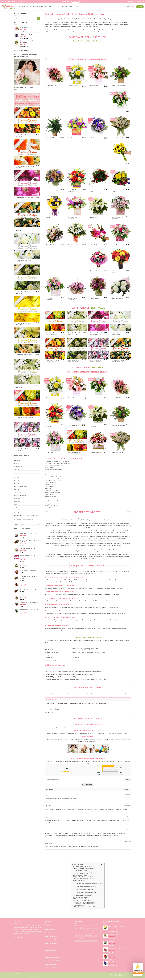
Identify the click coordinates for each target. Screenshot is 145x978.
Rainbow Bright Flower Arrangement (73, 190)
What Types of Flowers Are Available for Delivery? (87, 887)
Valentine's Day (91, 573)
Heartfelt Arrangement (95, 452)
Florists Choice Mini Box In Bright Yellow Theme (23, 355)
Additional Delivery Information (82, 897)
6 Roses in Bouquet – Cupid (94, 190)
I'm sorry (16, 489)
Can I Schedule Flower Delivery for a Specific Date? (87, 885)
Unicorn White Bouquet (117, 137)
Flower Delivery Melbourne (51, 932)
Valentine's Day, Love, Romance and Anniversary (26, 515)
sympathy (109, 571)
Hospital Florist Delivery (50, 925)
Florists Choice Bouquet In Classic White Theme (24, 261)
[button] (82, 1)
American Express (95, 628)
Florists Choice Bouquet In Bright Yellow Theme (23, 324)
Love (91, 930)
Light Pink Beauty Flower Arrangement (117, 218)
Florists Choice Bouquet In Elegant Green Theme (24, 386)
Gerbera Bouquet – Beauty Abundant (118, 271)
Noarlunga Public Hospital (51, 490)
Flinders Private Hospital (51, 498)
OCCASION (69, 6)
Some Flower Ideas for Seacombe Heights (84, 872)
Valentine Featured (78, 940)
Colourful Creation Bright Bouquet (118, 190)
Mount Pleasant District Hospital (53, 465)
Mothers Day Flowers (20, 495)
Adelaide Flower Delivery (79, 880)
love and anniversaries (72, 573)
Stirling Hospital (49, 467)
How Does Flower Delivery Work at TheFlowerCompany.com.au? (90, 883)
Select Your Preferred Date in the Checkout (84, 868)
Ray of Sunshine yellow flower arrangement (73, 86)
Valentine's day (77, 938)
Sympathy (17, 510)
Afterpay (108, 628)
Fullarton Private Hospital (51, 471)
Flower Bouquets (77, 930)
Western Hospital (49, 507)
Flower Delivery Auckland (51, 967)
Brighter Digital (32, 976)
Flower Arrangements (20, 480)
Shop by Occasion (19, 507)
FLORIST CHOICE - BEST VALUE (82, 873)
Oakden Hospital (49, 488)
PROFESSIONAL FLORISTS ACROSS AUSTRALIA (87, 902)
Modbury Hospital (49, 486)
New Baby (17, 498)
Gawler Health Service (50, 482)
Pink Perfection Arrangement (49, 298)
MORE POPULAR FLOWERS (81, 875)
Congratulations (18, 472)
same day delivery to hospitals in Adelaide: (84, 878)
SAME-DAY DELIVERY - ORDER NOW (82, 866)
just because (62, 573)
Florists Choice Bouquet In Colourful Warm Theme (24, 418)
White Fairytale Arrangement (93, 218)
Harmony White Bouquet (117, 298)
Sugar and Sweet (115, 244)
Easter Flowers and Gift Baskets (22, 475)
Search (128, 779)
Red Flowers (85, 935)
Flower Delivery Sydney (50, 929)
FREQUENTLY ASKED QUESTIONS (83, 882)
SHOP (32, 6)
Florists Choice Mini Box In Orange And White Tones (25, 229)
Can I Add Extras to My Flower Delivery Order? (86, 886)
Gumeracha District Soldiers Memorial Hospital (57, 461)
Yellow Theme (94, 940)
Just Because (17, 492)
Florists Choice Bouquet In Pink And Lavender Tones (24, 198)
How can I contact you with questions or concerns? (87, 892)
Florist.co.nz (103, 613)
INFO (76, 6)
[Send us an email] (143, 1)
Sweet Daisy (114, 111)
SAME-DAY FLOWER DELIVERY (80, 870)
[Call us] (21, 937)
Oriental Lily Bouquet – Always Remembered (73, 245)
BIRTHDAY (40, 6)
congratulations (122, 571)
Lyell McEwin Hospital (50, 484)
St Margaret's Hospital (50, 503)
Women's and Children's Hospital (53, 476)
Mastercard (87, 628)
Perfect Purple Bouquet (95, 137)
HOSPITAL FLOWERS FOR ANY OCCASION (86, 903)
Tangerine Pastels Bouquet (52, 190)
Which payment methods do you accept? (85, 893)
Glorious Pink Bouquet (95, 298)
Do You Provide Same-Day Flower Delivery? (85, 889)
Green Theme (86, 930)
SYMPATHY (47, 6)
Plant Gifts (17, 501)
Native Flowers (96, 930)
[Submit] (38, 18)
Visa (82, 628)
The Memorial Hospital (51, 475)
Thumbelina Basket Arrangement (72, 298)
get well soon (50, 573)
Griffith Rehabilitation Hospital (53, 502)
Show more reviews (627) (87, 856)
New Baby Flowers (78, 933)
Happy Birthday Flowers (20, 486)
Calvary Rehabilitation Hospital (53, 480)
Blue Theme (76, 925)
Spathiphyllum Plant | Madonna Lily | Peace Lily (52, 138)
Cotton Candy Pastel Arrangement (72, 218)
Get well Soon (18, 483)
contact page (88, 619)
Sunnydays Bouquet (116, 163)
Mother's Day (81, 573)
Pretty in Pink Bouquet (95, 244)
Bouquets (16, 463)
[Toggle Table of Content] (101, 864)
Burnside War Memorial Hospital (53, 469)
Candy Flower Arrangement (74, 137)
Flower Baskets (96, 928)
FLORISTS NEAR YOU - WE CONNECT (82, 900)
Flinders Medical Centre (51, 496)
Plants (75, 935)
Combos (16, 469)
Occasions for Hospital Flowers (82, 898)
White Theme (87, 940)
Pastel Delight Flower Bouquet (51, 245)
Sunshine (48, 217)
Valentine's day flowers (87, 938)
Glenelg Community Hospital (52, 500)
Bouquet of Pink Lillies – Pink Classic (51, 86)
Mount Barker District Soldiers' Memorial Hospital (58, 463)
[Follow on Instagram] (15, 937)
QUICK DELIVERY (81, 905)
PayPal (102, 628)
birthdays (103, 571)
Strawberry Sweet (94, 85)
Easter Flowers (77, 928)
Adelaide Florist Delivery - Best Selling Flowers (85, 876)
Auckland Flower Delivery (116, 613)
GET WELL (56, 6)
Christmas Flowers (19, 466)
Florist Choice (18, 478)
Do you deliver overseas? (82, 890)
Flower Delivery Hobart (50, 964)
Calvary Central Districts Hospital (53, 478)
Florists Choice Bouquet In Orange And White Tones (25, 167)
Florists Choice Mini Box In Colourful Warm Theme (24, 135)
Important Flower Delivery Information (83, 895)
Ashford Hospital (49, 494)
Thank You (17, 512)
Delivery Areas (130, 1)
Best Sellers (17, 460)
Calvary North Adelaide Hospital (53, 473)
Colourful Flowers (94, 925)
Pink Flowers (97, 933)
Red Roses (91, 935)
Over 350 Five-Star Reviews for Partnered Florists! (86, 906)
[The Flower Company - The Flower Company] (8, 6)
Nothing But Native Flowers (118, 85)
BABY (62, 6)
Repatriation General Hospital (52, 492)
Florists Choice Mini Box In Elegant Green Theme (24, 292)
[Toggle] (46, 699)
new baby (114, 571)
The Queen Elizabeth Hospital (52, 505)
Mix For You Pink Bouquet (96, 270)
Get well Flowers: (51, 703)
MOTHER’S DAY (23, 6)
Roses (15, 504)
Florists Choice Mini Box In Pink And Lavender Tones (24, 449)
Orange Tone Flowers (88, 933)
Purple (79, 935)
